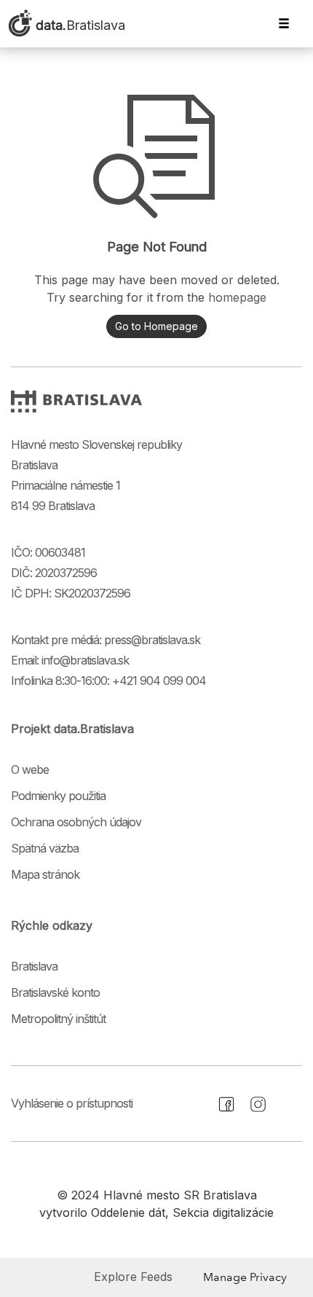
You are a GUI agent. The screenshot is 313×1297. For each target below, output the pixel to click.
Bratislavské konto (55, 992)
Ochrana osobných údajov (76, 822)
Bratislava (34, 966)
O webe (30, 769)
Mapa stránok (45, 874)
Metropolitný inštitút (58, 1018)
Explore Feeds (133, 1276)
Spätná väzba (45, 848)
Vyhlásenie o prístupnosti (71, 1103)
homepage (237, 297)
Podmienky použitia (58, 795)
